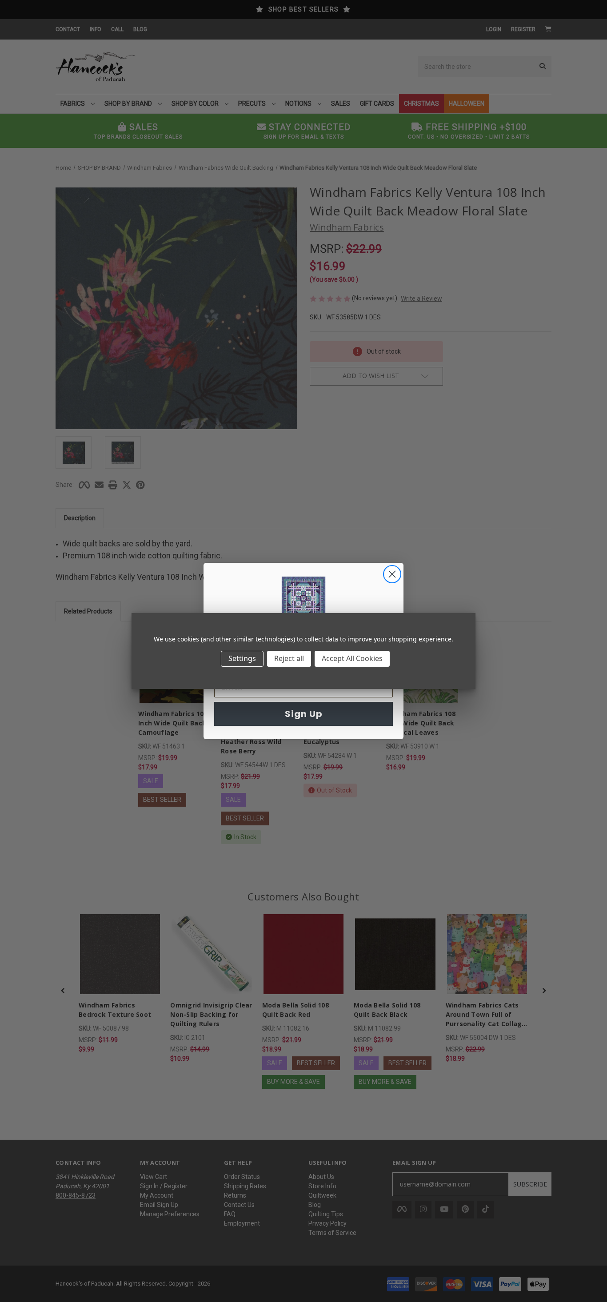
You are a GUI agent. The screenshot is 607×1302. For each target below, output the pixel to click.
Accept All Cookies (352, 658)
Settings (242, 658)
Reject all (289, 658)
